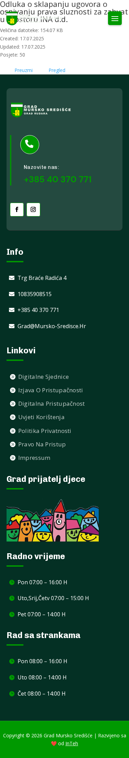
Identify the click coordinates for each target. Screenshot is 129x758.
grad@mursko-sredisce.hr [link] (52, 326)
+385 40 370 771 (58, 179)
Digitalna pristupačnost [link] (51, 403)
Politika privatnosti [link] (45, 431)
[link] (34, 18)
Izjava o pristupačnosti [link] (50, 390)
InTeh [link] (71, 743)
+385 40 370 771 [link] (38, 310)
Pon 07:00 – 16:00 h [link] (42, 582)
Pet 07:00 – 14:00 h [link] (42, 614)
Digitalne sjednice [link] (43, 377)
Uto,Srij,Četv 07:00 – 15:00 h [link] (53, 598)
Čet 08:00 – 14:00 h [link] (42, 693)
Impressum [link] (34, 458)
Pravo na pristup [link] (42, 444)
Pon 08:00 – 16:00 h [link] (42, 661)
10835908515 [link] (35, 294)
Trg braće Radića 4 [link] (42, 278)
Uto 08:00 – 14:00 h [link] (42, 677)
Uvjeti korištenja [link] (41, 417)
